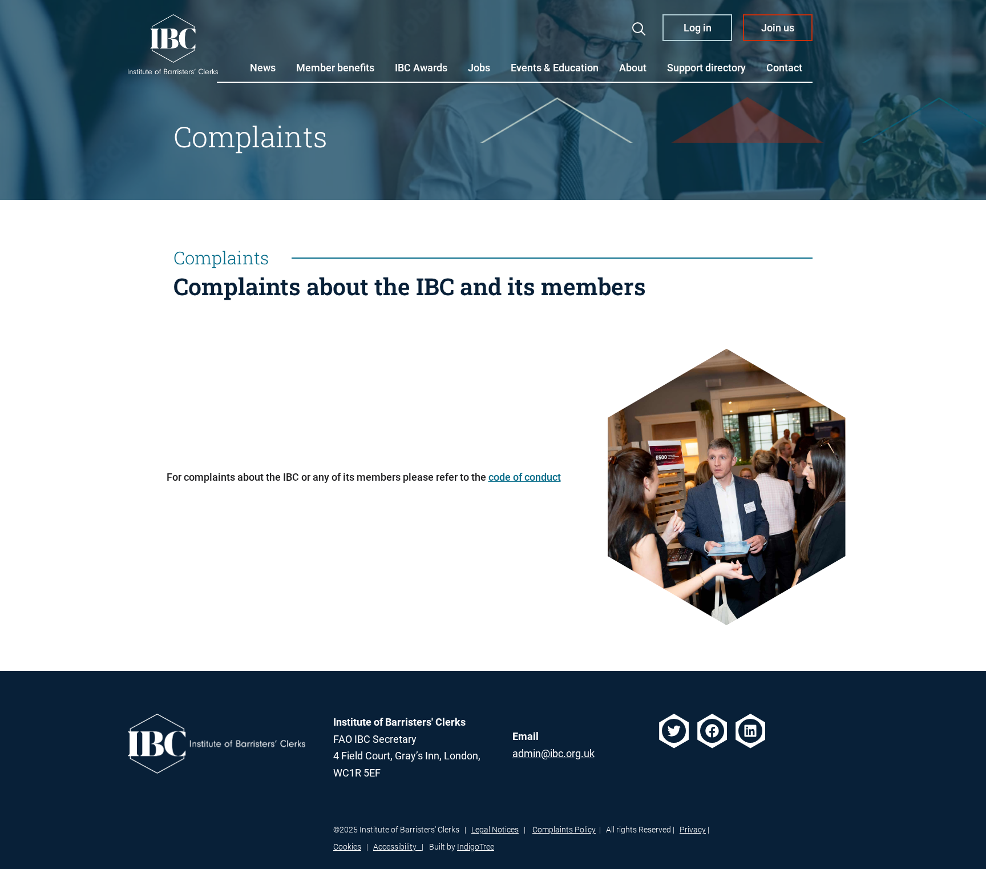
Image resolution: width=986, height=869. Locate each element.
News (263, 68)
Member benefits (335, 68)
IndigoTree (475, 846)
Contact (784, 68)
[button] (639, 28)
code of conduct (524, 477)
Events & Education (555, 68)
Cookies (347, 846)
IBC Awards (421, 68)
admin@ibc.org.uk (553, 753)
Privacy (693, 829)
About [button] (632, 68)
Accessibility (397, 846)
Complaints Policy (564, 829)
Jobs (479, 68)
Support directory (706, 68)
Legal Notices (495, 829)
